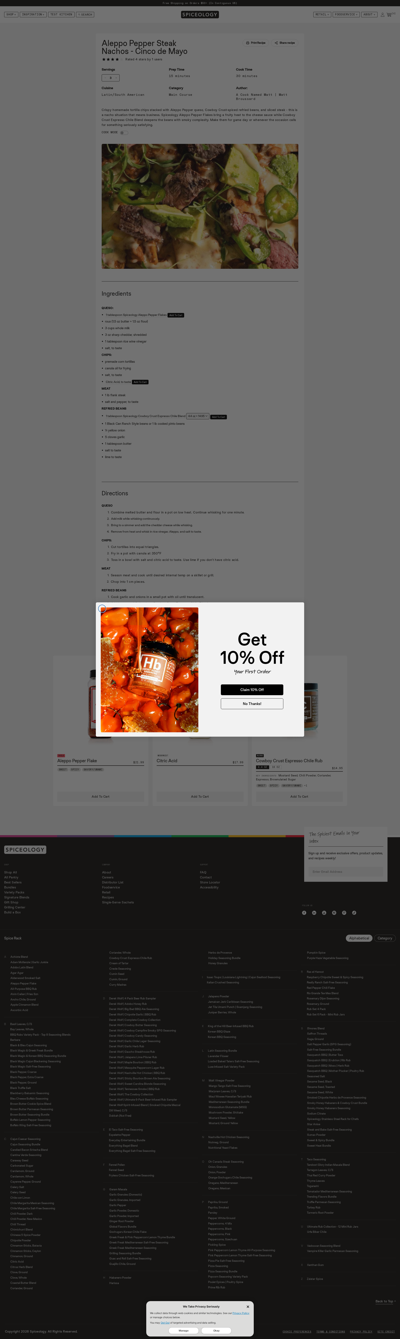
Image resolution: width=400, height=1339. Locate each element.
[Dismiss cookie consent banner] (248, 1307)
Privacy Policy (240, 1313)
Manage (184, 1330)
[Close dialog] (102, 608)
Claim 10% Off (252, 689)
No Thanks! (252, 703)
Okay (216, 1330)
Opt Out (165, 1322)
